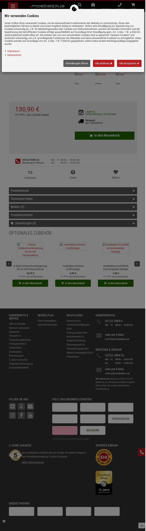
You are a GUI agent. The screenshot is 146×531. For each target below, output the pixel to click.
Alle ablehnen (102, 63)
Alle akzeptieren (128, 63)
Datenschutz (14, 55)
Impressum (13, 51)
